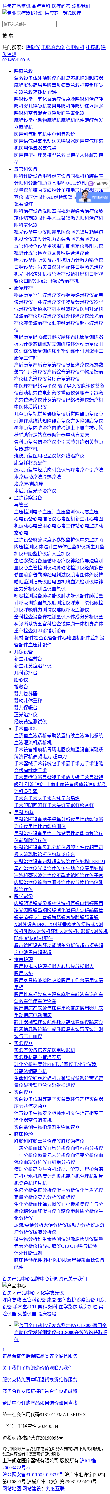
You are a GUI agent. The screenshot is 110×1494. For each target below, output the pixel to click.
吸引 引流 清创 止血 (34, 784)
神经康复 (23, 337)
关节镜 (26, 917)
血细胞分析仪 (61, 1162)
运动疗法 (32, 476)
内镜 (18, 903)
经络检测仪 (77, 399)
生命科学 (23, 1078)
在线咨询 (84, 1332)
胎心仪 (21, 679)
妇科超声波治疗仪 (61, 861)
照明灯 (40, 805)
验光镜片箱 (82, 232)
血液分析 (23, 1148)
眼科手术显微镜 (54, 218)
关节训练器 (77, 441)
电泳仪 (45, 1085)
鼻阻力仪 (93, 246)
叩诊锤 (45, 630)
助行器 (59, 434)
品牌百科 (41, 6)
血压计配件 (40, 644)
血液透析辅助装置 (47, 735)
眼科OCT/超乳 (71, 183)
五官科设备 (26, 169)
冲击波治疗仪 (37, 323)
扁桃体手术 (35, 770)
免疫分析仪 (44, 1190)
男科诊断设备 (28, 819)
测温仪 (45, 588)
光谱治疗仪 (49, 868)
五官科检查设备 (30, 246)
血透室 (21, 735)
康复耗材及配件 (30, 462)
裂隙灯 (26, 204)
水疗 (18, 476)
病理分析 (23, 1169)
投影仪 (26, 239)
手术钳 (91, 763)
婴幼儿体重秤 (28, 700)
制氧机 (40, 134)
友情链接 (30, 1391)
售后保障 (30, 1356)
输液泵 (96, 1022)
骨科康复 (23, 441)
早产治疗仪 (26, 868)
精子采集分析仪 (58, 819)
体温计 (46, 546)
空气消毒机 (40, 1120)
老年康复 (23, 427)
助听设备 (42, 260)
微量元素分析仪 (54, 1155)
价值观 (47, 1367)
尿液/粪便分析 (28, 1225)
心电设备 (23, 518)
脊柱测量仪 (54, 616)
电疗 (79, 469)
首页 (7, 1278)
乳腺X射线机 (36, 931)
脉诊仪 (88, 385)
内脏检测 (61, 427)
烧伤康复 (23, 455)
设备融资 (68, 1391)
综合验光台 (72, 239)
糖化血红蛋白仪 (39, 1211)
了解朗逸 (30, 1367)
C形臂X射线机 (92, 931)
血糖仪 (63, 1211)
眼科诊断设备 (28, 176)
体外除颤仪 (44, 78)
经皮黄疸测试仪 (30, 721)
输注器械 (23, 1022)
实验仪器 (23, 1043)
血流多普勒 (30, 574)
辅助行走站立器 (35, 434)
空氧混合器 (40, 113)
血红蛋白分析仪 (86, 1148)
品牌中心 (40, 1278)
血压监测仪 (68, 511)
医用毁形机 (63, 1050)
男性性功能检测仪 (47, 826)
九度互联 (55, 1488)
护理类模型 (44, 155)
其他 (51, 337)
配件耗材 (56, 1022)
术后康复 (23, 490)
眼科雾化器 (26, 225)
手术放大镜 (68, 777)
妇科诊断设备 (28, 847)
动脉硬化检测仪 (68, 567)
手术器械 (23, 763)
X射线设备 (25, 924)
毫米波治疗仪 (42, 875)
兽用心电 (47, 525)
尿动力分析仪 (81, 1225)
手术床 (35, 798)
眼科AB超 (48, 197)
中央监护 (89, 539)
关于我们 (77, 1278)
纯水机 (63, 1113)
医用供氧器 (30, 148)
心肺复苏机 (68, 78)
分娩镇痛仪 (87, 882)
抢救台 (21, 686)
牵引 (61, 441)
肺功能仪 (51, 595)
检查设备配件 (48, 637)
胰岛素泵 (70, 1029)
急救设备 (23, 78)
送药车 (96, 994)
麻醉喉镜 (23, 85)
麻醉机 (26, 127)
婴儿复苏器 (26, 693)
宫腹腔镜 (75, 917)
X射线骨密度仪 (65, 924)
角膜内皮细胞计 (44, 190)
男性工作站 (54, 833)
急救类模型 (68, 155)
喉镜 (33, 910)
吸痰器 (63, 85)
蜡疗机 (96, 399)
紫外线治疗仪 (70, 455)
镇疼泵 (40, 1022)
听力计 (73, 260)
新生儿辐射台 (28, 658)
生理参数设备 (28, 560)
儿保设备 (23, 651)
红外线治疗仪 (75, 316)
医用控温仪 (44, 455)
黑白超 (35, 952)
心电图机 (75, 47)
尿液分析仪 (44, 1232)
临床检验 (23, 1134)
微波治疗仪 (26, 316)
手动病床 (23, 1015)
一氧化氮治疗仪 (49, 99)
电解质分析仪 (84, 1211)
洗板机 (59, 1176)
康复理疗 (23, 288)
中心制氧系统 (61, 134)
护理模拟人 (49, 966)
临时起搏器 (91, 78)
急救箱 (30, 92)
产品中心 (21, 1278)
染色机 (26, 1183)
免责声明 (30, 1379)
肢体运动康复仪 (82, 344)
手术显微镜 (91, 777)
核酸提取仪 (49, 1246)
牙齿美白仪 (44, 267)
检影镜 (65, 197)
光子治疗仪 (44, 490)
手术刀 (77, 763)
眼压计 (30, 197)
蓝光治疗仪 (26, 714)
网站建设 (31, 1488)
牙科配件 (65, 267)
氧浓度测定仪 (56, 602)
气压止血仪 (30, 1036)
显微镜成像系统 (72, 1078)
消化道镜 (65, 910)
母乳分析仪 (54, 847)
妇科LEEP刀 (92, 861)
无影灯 (73, 805)
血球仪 (40, 1148)
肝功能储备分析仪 (61, 945)
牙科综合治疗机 (62, 281)
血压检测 (23, 511)
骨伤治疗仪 (44, 441)
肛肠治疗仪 (72, 1141)
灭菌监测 (23, 1127)
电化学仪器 (85, 1064)
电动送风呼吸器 (58, 141)
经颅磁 (40, 337)
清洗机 (63, 903)
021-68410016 (16, 59)
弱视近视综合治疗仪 (77, 211)
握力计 (21, 344)
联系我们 (81, 6)
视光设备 (23, 232)
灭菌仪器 (23, 1092)
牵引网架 (84, 351)
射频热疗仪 (68, 309)
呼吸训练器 (82, 106)
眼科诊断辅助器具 (37, 183)
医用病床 (23, 1008)
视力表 (54, 239)
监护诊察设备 (28, 497)
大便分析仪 (55, 1225)
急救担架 (79, 85)
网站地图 (11, 1488)
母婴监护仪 (77, 847)
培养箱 (45, 1050)
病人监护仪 (58, 553)
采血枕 (88, 1260)
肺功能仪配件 (75, 595)
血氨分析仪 (58, 1148)
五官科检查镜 (52, 623)
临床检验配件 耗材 (33, 1260)
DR (39, 924)
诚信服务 (68, 1356)
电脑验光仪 (53, 47)
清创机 (95, 784)
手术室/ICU (26, 728)
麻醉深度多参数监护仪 (56, 539)
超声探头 (89, 945)
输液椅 (40, 980)
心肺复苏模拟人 (77, 966)
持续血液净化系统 (84, 735)
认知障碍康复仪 (54, 420)
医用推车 (23, 994)
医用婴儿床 (91, 1008)
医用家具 (23, 980)
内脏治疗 (42, 427)
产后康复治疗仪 (49, 364)
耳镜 (75, 903)
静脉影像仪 (77, 1022)
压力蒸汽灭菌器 (30, 1106)
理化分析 (23, 1064)
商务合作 (11, 1391)
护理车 (54, 994)
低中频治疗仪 (66, 323)
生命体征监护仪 (69, 546)
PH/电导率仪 (60, 1064)
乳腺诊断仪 (40, 854)
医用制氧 (23, 134)
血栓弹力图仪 (47, 1204)
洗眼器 (49, 211)
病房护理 (23, 959)
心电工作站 (68, 525)
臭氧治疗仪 (77, 364)
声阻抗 (59, 260)
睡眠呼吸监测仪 (72, 609)
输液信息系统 (28, 1029)
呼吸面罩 (61, 113)
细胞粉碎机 (44, 1078)
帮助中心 (11, 1402)
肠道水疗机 (44, 309)
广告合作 (49, 1391)
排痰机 (93, 47)
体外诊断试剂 (28, 1253)
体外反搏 (93, 574)
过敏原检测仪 (80, 1239)
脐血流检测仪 (80, 581)
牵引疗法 (93, 469)
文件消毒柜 (82, 1113)
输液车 (82, 994)
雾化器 (77, 113)
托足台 (63, 798)
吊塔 (75, 798)
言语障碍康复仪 (86, 420)
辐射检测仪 (63, 1085)
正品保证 (11, 1356)
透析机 (45, 742)
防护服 (60, 1260)
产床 (37, 1008)
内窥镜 (82, 910)
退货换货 (49, 1379)
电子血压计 (44, 511)
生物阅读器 (68, 1127)
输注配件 (51, 1029)
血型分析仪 (26, 1155)
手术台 (21, 798)
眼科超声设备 (56, 176)
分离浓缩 (23, 1071)
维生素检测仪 (52, 1239)
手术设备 (23, 749)
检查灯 (30, 630)
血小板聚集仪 (75, 1204)
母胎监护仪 (35, 553)
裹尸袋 (74, 1260)
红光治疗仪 (35, 378)
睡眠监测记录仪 (30, 581)
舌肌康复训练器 (86, 337)
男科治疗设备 (28, 833)
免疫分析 (23, 1190)
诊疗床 (49, 1008)
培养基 (54, 1057)
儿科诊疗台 (26, 672)
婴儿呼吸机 (35, 106)
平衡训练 (65, 351)
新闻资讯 (58, 1278)
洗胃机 (26, 756)
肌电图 (77, 574)
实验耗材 (23, 1057)
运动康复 (23, 469)
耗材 (38, 938)
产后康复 (23, 364)
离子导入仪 (69, 385)
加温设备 (79, 749)
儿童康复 (23, 413)
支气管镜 (42, 917)
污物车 (49, 1001)
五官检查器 (40, 253)
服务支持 (11, 1379)
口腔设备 (23, 267)
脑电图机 (56, 581)
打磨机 (82, 274)
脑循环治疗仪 (56, 560)
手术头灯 (56, 805)
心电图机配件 (76, 637)
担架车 (40, 994)
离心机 (40, 1071)
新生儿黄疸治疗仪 (33, 665)
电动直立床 (77, 434)
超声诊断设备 (28, 945)
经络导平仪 (45, 385)
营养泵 (87, 1029)
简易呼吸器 (44, 85)
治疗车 (35, 1001)
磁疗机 (30, 448)
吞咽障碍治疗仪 (77, 295)
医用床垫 (23, 973)
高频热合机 (44, 1169)
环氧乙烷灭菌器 (86, 1099)
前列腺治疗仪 (33, 840)
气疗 (70, 469)
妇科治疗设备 (28, 861)
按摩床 (63, 337)
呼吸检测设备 (28, 595)
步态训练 (37, 344)
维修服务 (68, 1379)
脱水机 (30, 1176)
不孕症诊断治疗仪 (75, 875)
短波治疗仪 (49, 316)
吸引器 (30, 791)
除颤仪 (33, 47)
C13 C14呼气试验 (79, 1246)
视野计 (21, 253)
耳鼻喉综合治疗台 (70, 253)
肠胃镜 (91, 917)
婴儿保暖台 (26, 707)
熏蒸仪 (68, 392)
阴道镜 (30, 903)
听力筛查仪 (91, 260)
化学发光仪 (91, 1190)
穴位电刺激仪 (47, 392)
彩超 (47, 952)
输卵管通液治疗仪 (56, 882)
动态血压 (89, 511)
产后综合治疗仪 (63, 371)
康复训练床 (44, 351)
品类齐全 (49, 1356)
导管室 (21, 504)
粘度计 (40, 1064)
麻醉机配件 (72, 120)
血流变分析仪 (84, 1155)
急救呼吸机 (77, 99)
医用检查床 (68, 1008)
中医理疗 (23, 385)
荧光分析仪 (49, 1197)
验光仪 (91, 239)
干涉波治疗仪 (47, 302)
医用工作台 (72, 980)
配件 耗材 (24, 938)
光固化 (26, 274)
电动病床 (42, 1015)
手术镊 (63, 763)
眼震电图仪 (58, 232)
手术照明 (23, 805)
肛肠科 (21, 1141)
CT (46, 924)
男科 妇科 (24, 812)
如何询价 (49, 1402)
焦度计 (40, 239)
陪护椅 (54, 980)
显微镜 (30, 1085)
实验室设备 (26, 1050)
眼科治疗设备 (28, 211)
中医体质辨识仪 (30, 406)
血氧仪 (59, 588)
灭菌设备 (23, 1099)
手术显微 (23, 777)
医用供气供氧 (28, 141)
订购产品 (30, 1402)
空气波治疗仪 (47, 295)
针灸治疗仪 (54, 399)
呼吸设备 (23, 99)
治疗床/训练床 (28, 483)
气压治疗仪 (35, 371)
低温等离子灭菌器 (51, 1099)
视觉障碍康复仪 (49, 413)
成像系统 (47, 903)
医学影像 (23, 896)
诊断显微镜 (44, 777)
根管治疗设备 (61, 274)
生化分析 (23, 1204)
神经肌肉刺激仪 (49, 469)
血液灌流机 (26, 742)
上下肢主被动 (84, 427)
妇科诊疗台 (63, 854)
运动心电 (28, 525)
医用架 (91, 980)
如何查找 (68, 1402)
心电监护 (89, 525)
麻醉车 (68, 994)
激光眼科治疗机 (86, 218)
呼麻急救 (23, 71)
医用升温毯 (91, 309)
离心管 (40, 1057)
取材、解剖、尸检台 (77, 1169)
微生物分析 (26, 1239)
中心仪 (40, 232)
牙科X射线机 (63, 931)
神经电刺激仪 (56, 574)
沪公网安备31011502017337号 (32, 1474)
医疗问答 (61, 6)
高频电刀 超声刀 (50, 756)
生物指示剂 (44, 1127)
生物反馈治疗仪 (77, 302)
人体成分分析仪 (82, 616)
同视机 (77, 176)
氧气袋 (49, 148)
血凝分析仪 (35, 1162)
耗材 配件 (47, 92)
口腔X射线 (34, 281)
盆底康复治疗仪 (63, 378)
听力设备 (23, 260)
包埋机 (87, 1176)
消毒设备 (23, 1113)
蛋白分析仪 (68, 1190)
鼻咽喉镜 (47, 910)
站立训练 (56, 344)
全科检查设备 (28, 616)
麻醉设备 (23, 120)
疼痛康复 (23, 295)
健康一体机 (77, 623)
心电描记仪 (44, 518)
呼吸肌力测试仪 (39, 609)
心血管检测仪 (37, 567)
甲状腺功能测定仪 (65, 246)
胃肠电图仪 (58, 749)
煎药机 (26, 392)
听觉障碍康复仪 (82, 413)
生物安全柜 (44, 1113)
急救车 (21, 1001)
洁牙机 (40, 274)
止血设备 (64, 784)
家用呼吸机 (58, 106)
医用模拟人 (26, 966)
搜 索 (7, 35)
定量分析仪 (26, 1197)
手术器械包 (44, 763)
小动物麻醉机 (47, 120)
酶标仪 (68, 1197)
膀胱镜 (59, 917)
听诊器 (59, 630)
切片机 (40, 1183)
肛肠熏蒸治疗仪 (44, 1141)
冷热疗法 (51, 476)
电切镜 (87, 903)
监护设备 (23, 539)
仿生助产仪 (72, 868)
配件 (48, 938)
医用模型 (23, 155)
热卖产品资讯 (16, 6)
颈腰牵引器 (87, 392)
